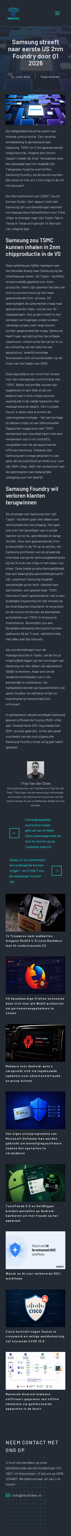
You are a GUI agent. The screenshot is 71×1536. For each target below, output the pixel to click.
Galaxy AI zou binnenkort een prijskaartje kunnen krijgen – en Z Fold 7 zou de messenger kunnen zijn (27, 871)
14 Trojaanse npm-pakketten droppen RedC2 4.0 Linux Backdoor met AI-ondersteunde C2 (34, 940)
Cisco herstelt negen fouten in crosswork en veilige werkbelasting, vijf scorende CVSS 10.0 (35, 1336)
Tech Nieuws (50, 76)
